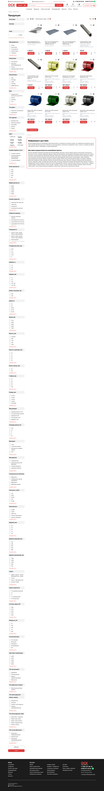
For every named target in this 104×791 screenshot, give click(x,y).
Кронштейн (14, 124)
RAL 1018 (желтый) (12, 140)
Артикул (11, 24)
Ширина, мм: (12, 274)
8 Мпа (12, 189)
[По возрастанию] (31, 19)
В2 (11, 177)
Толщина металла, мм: (15, 246)
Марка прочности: (14, 183)
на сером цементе (15, 160)
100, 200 (13, 285)
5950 (12, 322)
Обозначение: (13, 74)
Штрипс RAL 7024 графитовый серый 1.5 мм (87, 111)
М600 (12, 188)
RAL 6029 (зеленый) (20, 140)
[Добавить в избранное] (38, 25)
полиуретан (14, 206)
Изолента (13, 99)
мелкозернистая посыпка (17, 219)
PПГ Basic (13, 79)
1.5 (12, 277)
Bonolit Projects (14, 51)
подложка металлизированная (16, 64)
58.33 (12, 311)
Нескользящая (14, 239)
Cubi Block (13, 53)
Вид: (10, 91)
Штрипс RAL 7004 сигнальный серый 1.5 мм (69, 111)
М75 (12, 169)
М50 (12, 171)
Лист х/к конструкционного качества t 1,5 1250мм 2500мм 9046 (69, 43)
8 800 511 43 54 (89, 1)
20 (11, 304)
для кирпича (14, 61)
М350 (12, 193)
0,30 (12, 254)
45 (12, 306)
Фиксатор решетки (15, 122)
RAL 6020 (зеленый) (20, 142)
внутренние (14, 112)
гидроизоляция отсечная (17, 68)
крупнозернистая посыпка (17, 221)
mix (12, 162)
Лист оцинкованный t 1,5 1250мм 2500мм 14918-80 (34, 42)
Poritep (13, 45)
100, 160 (13, 283)
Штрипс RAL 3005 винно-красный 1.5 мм (86, 76)
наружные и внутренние (17, 110)
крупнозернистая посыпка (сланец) (17, 224)
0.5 (12, 251)
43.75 (12, 309)
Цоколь (13, 97)
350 (12, 295)
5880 (12, 324)
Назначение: (12, 58)
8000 (12, 326)
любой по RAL (12, 136)
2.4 (12, 269)
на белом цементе (15, 153)
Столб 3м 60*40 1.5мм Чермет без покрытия (85, 42)
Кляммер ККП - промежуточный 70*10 (16, 95)
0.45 (12, 252)
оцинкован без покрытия (17, 202)
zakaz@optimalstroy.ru (38, 1)
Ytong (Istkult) (14, 49)
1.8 (12, 279)
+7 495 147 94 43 (79, 1)
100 (12, 281)
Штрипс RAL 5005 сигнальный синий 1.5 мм (34, 111)
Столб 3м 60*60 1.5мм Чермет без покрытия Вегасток (33, 77)
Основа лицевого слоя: (15, 150)
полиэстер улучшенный (17, 208)
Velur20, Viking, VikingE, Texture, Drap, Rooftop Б (17, 233)
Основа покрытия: (14, 199)
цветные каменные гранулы (16, 217)
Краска (13, 67)
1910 (12, 320)
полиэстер (13, 204)
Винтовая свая (14, 120)
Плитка (13, 128)
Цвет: (10, 134)
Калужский (14, 47)
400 (12, 293)
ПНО (12, 78)
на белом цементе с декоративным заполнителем (16, 157)
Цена (10, 31)
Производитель (13, 42)
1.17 (12, 265)
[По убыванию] (32, 19)
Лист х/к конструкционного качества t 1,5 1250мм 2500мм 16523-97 (51, 43)
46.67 (12, 307)
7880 (12, 328)
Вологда (88, 44)
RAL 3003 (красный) (20, 137)
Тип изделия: (13, 117)
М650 (12, 186)
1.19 (12, 267)
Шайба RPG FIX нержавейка (14, 86)
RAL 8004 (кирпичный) (12, 145)
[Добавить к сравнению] (41, 25)
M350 (12, 191)
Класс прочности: (14, 166)
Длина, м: (12, 301)
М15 (12, 175)
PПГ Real (13, 83)
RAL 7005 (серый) (12, 142)
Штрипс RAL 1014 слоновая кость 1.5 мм (51, 76)
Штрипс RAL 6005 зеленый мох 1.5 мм (51, 111)
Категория (12, 19)
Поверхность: (13, 229)
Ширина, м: (12, 262)
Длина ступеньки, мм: (15, 290)
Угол (12, 101)
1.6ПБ (12, 81)
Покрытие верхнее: (14, 213)
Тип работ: (12, 107)
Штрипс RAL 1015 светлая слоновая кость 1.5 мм (68, 76)
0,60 (12, 249)
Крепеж (13, 126)
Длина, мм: (12, 317)
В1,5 (12, 173)
